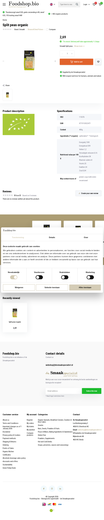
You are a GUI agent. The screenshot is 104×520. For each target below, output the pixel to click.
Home (5, 20)
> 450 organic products (59, 14)
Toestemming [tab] (18, 237)
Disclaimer (6, 432)
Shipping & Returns (9, 442)
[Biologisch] (52, 510)
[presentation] (3, 61)
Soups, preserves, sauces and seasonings (53, 445)
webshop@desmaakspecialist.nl (59, 365)
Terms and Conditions (10, 423)
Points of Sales (8, 448)
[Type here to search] (77, 4)
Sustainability (7, 465)
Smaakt (22, 29)
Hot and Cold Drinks (45, 442)
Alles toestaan (85, 287)
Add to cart (78, 62)
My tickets (30, 426)
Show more (78, 46)
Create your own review (89, 193)
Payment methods (9, 438)
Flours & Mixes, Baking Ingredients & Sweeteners (55, 432)
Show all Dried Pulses (35, 29)
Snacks (40, 425)
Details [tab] (52, 237)
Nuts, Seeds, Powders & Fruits (48, 428)
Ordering (6, 445)
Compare (52, 29)
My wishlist (31, 430)
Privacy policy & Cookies (11, 435)
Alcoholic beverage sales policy (14, 458)
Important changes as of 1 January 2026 (12, 427)
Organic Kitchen (8, 451)
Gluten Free (42, 435)
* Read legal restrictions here (55, 396)
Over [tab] (86, 237)
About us (6, 420)
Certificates (7, 455)
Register (30, 420)
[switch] (39, 277)
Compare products (30, 434)
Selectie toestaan (52, 287)
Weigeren (19, 287)
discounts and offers (10, 461)
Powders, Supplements (46, 438)
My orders (30, 423)
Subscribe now (91, 391)
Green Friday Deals (9, 468)
